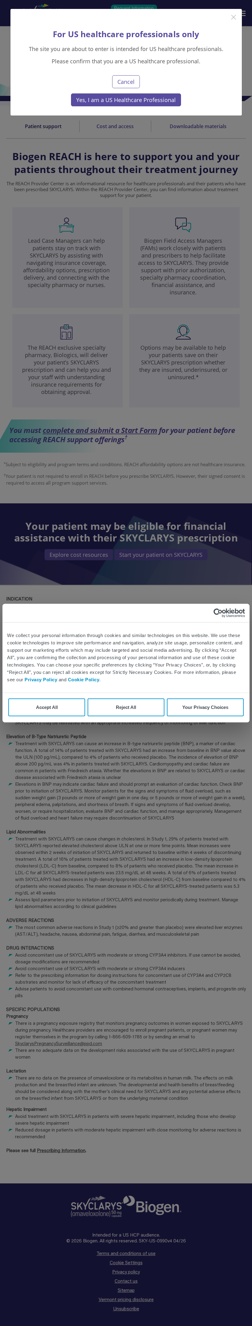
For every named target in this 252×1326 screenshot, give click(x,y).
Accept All (47, 707)
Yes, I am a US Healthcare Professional (126, 100)
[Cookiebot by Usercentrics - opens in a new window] (218, 612)
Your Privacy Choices (205, 707)
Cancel (126, 81)
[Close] (120, 17)
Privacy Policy (41, 679)
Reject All (126, 707)
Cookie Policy (84, 679)
